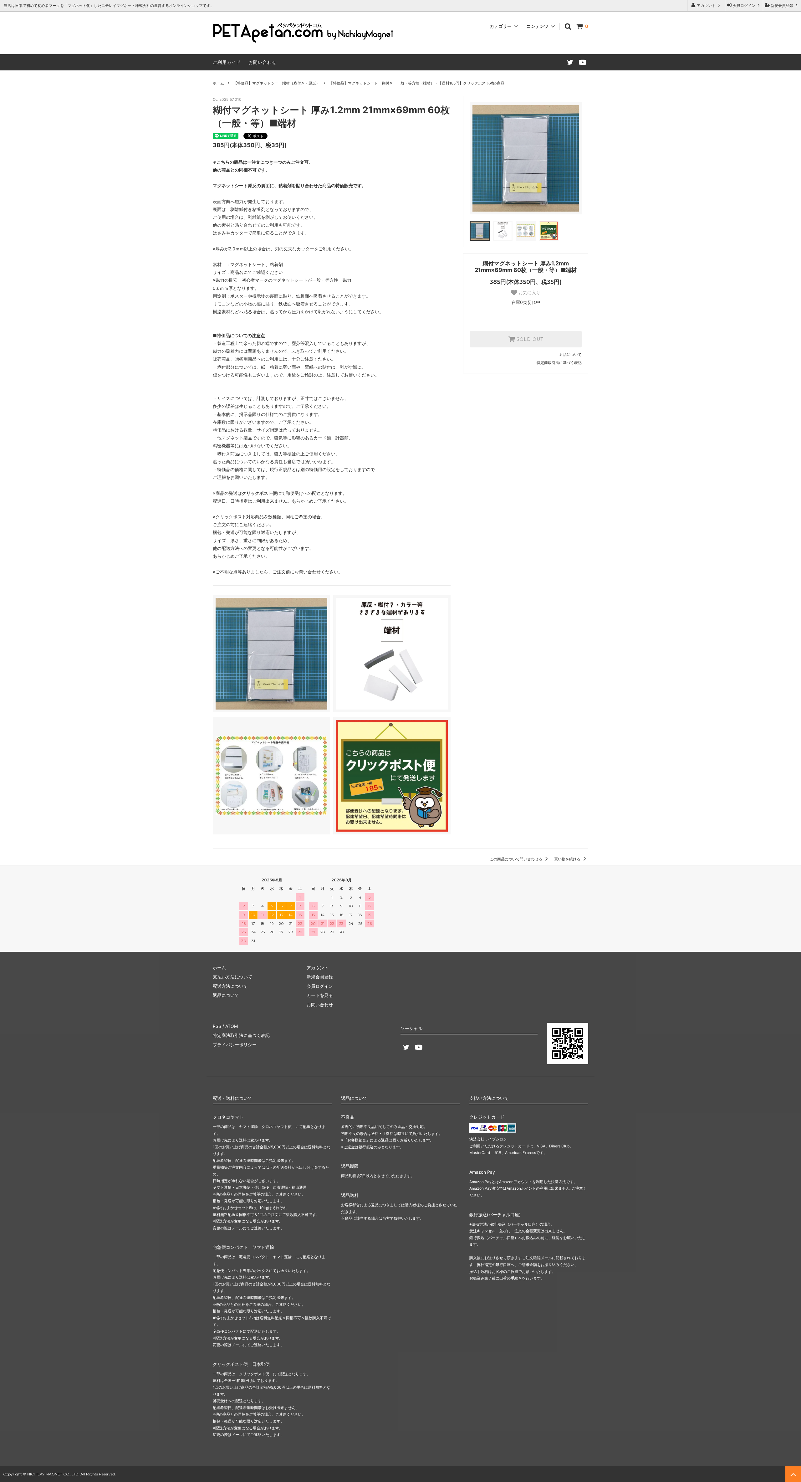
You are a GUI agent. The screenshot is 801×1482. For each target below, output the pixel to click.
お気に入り (528, 292)
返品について (570, 354)
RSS (217, 1026)
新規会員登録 (782, 5)
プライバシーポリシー (235, 1044)
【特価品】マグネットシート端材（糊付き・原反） (276, 83)
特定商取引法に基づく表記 (559, 362)
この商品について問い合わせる (516, 859)
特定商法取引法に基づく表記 (241, 1035)
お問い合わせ (262, 62)
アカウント (706, 5)
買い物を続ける (567, 859)
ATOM (231, 1026)
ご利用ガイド (227, 62)
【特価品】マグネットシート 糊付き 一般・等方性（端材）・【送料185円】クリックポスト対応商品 (416, 83)
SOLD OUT (529, 339)
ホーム (218, 83)
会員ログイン (744, 5)
